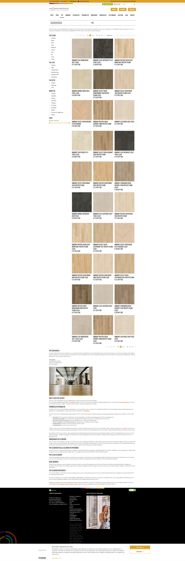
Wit (52, 54)
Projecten (132, 9)
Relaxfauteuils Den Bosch (76, 520)
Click (52, 87)
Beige (52, 40)
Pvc (62, 15)
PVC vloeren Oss (73, 525)
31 (92, 35)
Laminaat (68, 15)
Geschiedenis (73, 498)
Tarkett (52, 114)
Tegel (52, 67)
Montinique (53, 107)
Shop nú (119, 1)
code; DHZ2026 (113, 1)
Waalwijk (62, 484)
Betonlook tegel (55, 72)
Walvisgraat (54, 77)
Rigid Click (53, 85)
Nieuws (71, 507)
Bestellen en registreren (75, 496)
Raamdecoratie (78, 523)
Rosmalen (70, 484)
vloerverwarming (125, 402)
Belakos (53, 110)
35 (96, 35)
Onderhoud (94, 15)
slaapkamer (86, 410)
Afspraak (122, 9)
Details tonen (55, 558)
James (125, 428)
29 (87, 35)
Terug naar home (56, 22)
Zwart (52, 56)
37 (102, 35)
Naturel (53, 49)
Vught (66, 484)
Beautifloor (53, 95)
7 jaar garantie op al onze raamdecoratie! (75, 533)
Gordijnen (72, 523)
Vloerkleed (76, 15)
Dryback (53, 82)
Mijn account (117, 4)
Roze (52, 52)
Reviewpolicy (73, 517)
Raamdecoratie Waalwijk (75, 509)
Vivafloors (53, 103)
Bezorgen (72, 501)
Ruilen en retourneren (75, 504)
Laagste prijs (125, 35)
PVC (79, 530)
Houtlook (53, 65)
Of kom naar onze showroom (129, 1)
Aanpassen (139, 551)
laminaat (73, 402)
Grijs (52, 45)
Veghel (75, 484)
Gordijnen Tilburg (77, 543)
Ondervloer (103, 15)
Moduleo (53, 98)
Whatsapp (54, 490)
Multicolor (53, 47)
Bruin (52, 42)
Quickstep (53, 100)
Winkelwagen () (108, 4)
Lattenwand (112, 15)
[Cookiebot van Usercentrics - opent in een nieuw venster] (42, 558)
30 (90, 35)
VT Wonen (53, 105)
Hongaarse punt (55, 74)
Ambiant (53, 93)
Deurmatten (85, 15)
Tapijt (52, 15)
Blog (126, 15)
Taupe (52, 59)
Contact (114, 9)
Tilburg (54, 484)
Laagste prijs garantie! (75, 518)
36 (99, 35)
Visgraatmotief (54, 69)
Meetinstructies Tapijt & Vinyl (76, 510)
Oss (85, 484)
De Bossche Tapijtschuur (57, 112)
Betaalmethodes (73, 499)
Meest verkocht (116, 35)
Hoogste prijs (133, 35)
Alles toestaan (140, 547)
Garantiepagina (73, 515)
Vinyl (57, 15)
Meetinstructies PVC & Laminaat (75, 513)
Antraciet (53, 38)
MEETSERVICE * (74, 1)
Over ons (120, 15)
